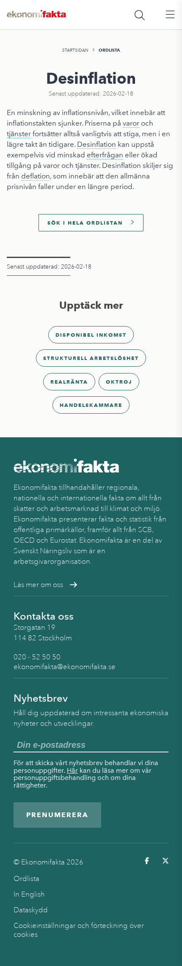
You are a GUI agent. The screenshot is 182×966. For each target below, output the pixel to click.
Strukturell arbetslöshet (91, 358)
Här (72, 770)
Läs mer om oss (38, 584)
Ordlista (109, 50)
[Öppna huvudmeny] (170, 15)
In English (29, 894)
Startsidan (75, 50)
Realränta (69, 382)
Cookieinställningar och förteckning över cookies (79, 930)
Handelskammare (91, 405)
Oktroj (119, 382)
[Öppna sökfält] (140, 15)
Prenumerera (57, 815)
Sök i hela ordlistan (85, 223)
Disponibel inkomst (91, 335)
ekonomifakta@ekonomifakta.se (65, 666)
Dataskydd (31, 910)
